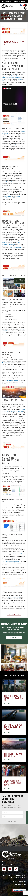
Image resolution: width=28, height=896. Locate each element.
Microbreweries (6, 362)
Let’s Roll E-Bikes (17, 419)
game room (20, 373)
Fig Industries (18, 77)
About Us (10, 875)
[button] (25, 8)
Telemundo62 (5, 81)
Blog (12, 878)
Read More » (8, 703)
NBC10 (20, 79)
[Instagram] (26, 5)
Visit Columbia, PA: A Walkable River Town (13, 783)
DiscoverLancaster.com (8, 77)
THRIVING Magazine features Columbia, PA (14, 698)
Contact (22, 878)
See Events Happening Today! (14, 1)
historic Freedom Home (14, 597)
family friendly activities (17, 411)
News (17, 878)
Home (4, 875)
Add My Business (19, 875)
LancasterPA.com (15, 76)
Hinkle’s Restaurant (20, 145)
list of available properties (12, 181)
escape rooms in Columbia (11, 380)
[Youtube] (24, 5)
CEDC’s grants (8, 196)
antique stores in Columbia (15, 247)
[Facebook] (21, 5)
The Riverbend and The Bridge (13, 755)
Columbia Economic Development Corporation (14, 553)
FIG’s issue (5, 242)
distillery (14, 366)
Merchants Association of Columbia (11, 561)
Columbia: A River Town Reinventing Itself (13, 727)
